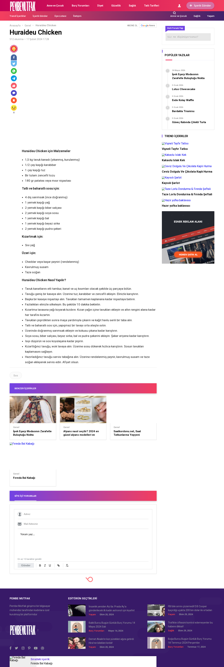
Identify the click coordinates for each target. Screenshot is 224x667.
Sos (15, 375)
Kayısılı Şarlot (171, 183)
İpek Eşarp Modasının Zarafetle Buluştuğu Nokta (32, 433)
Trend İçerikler (18, 16)
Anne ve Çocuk (55, 5)
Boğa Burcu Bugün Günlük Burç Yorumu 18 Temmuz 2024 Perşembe (190, 640)
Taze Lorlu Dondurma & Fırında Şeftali (187, 194)
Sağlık (132, 5)
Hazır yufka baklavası (176, 205)
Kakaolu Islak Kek (173, 160)
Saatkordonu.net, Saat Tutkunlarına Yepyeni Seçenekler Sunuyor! (127, 433)
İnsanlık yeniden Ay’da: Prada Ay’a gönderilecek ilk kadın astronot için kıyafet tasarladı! (112, 608)
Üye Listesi (60, 16)
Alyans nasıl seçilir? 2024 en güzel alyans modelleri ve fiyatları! (81, 433)
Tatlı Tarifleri (151, 5)
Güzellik (116, 5)
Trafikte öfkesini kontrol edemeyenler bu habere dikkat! (190, 624)
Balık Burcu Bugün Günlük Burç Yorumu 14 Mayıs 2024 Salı (112, 624)
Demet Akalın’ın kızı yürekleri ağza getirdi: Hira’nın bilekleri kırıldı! (111, 641)
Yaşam (210, 16)
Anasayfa (15, 25)
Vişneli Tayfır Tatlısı (175, 149)
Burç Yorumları (80, 5)
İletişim (77, 16)
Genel (28, 25)
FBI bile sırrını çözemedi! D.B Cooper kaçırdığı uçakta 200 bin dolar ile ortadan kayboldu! (190, 608)
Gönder (25, 565)
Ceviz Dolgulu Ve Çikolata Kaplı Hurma (187, 171)
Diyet (100, 5)
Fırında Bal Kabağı (24, 477)
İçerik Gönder (202, 5)
